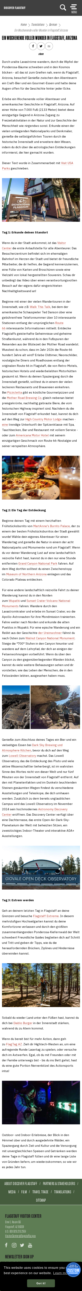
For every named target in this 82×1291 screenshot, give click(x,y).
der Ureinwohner (50, 633)
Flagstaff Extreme (46, 916)
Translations (62, 1191)
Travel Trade (40, 1191)
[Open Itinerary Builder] (73, 1269)
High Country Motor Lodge (43, 419)
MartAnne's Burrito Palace (51, 526)
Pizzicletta (14, 392)
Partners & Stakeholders (59, 1183)
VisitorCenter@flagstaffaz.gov (20, 1236)
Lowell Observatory (22, 756)
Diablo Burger (22, 1023)
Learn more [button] (61, 1273)
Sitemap (41, 1200)
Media (12, 1191)
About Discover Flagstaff (20, 1183)
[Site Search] (63, 7)
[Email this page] (49, 46)
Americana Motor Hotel (32, 435)
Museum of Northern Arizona (26, 574)
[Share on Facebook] (33, 46)
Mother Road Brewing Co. (24, 398)
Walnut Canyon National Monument (50, 638)
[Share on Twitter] (41, 46)
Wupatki (14, 601)
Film (24, 1191)
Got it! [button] (41, 1283)
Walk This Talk (40, 307)
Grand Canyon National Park (37, 563)
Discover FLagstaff (14, 8)
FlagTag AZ (14, 1044)
